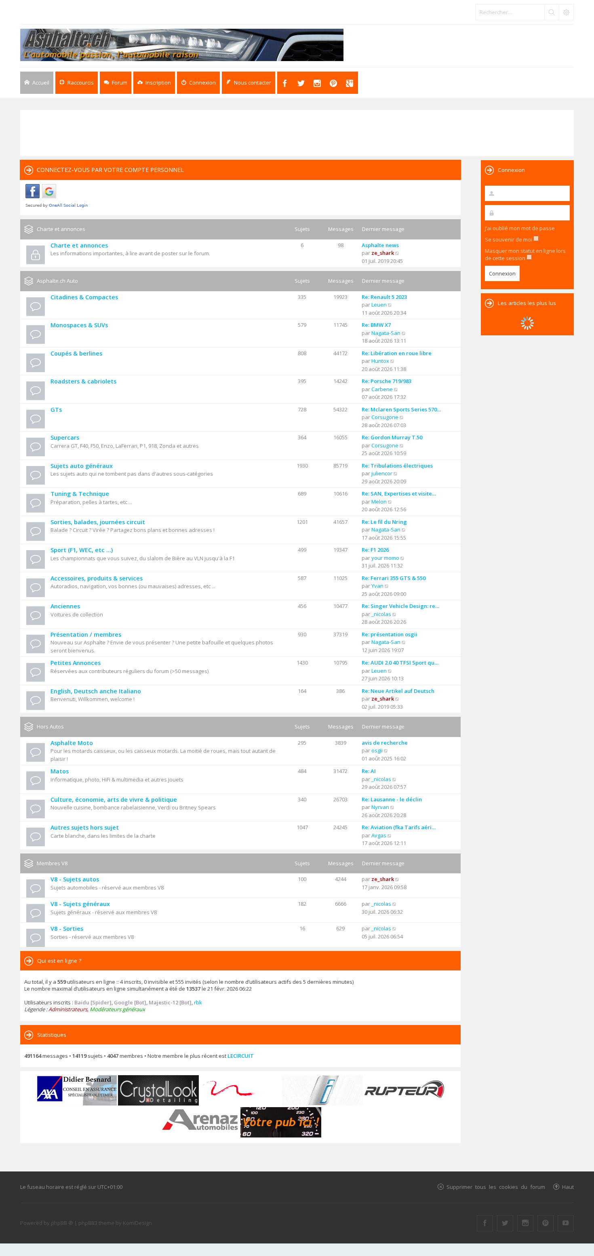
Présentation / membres (86, 634)
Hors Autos (50, 726)
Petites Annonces (76, 663)
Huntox (380, 360)
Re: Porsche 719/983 (386, 381)
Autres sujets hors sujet (85, 827)
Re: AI (369, 771)
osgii (377, 750)
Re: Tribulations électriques (397, 465)
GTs (56, 409)
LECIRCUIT (240, 1055)
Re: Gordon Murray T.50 (392, 437)
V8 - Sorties (67, 928)
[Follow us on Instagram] (525, 1223)
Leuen (379, 304)
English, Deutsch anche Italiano (96, 691)
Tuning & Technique (80, 494)
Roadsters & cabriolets (83, 381)
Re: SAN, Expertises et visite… (399, 493)
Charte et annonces (61, 229)
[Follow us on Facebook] (485, 1223)
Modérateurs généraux (117, 1009)
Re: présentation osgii (389, 634)
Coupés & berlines (76, 353)
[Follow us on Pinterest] (545, 1223)
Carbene (382, 389)
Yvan (377, 585)
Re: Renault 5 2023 (384, 297)
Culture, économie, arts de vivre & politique (114, 799)
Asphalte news (380, 245)
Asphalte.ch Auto (57, 280)
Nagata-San (385, 333)
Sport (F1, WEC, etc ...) (82, 550)
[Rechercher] (551, 12)
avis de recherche (385, 742)
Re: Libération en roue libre (397, 353)
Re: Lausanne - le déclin (392, 799)
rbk (198, 1002)
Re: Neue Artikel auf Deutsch (398, 691)
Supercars (65, 437)
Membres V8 (52, 863)
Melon (379, 501)
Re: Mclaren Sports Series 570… (401, 409)
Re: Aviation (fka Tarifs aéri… (399, 827)
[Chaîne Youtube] (566, 1223)
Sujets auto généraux (82, 466)
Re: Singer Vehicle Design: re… (400, 606)
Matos (60, 771)
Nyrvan (380, 807)
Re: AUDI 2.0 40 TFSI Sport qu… (400, 662)
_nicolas (381, 614)
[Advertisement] (297, 132)
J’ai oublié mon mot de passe (520, 228)
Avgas (378, 835)
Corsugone (384, 417)
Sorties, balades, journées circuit (98, 522)
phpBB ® (62, 1222)
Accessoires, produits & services (97, 578)
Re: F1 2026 (375, 549)
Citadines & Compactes (84, 297)
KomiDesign (137, 1222)
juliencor (381, 473)
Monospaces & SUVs (79, 325)
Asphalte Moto (72, 743)
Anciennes (65, 606)
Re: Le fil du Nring (384, 521)
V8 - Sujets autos (75, 879)
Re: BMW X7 (376, 324)
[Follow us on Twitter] (505, 1223)
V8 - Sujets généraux (80, 904)
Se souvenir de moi (509, 239)
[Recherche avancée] (566, 12)
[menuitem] (154, 83)
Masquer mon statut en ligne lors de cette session (525, 254)
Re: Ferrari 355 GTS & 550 (393, 578)
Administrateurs (67, 1009)
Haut (568, 1186)
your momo (385, 557)
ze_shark (382, 252)
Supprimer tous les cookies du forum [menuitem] (496, 1186)
